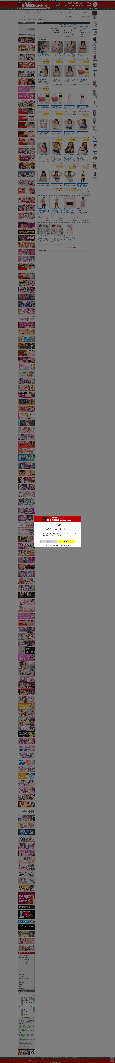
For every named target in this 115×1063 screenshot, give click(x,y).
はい (66, 541)
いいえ (49, 541)
